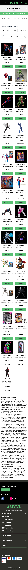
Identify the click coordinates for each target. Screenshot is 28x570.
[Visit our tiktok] (15, 498)
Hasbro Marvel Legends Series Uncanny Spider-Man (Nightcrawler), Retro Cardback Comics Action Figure (21, 246)
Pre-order (21, 92)
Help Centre (7, 525)
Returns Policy (8, 519)
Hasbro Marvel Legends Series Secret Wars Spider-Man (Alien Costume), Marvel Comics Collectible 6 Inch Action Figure (7, 58)
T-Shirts (14, 30)
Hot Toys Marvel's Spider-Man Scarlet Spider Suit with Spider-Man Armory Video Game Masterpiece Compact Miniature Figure (20, 356)
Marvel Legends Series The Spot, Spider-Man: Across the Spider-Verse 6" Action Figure (20, 327)
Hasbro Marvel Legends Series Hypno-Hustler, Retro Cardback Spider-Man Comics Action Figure (21, 220)
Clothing (8, 30)
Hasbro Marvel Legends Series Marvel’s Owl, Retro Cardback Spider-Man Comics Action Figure (20, 110)
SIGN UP (6, 490)
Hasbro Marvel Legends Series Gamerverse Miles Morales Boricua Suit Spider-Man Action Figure (7, 220)
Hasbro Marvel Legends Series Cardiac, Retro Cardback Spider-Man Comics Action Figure (7, 246)
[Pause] (26, 8)
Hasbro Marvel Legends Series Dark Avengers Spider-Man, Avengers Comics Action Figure (21, 301)
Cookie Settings (8, 531)
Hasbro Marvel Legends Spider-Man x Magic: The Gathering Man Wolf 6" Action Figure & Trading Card (7, 272)
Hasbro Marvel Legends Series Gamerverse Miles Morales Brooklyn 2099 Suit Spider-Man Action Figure (7, 136)
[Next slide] (25, 30)
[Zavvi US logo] (14, 3)
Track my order (8, 528)
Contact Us (7, 516)
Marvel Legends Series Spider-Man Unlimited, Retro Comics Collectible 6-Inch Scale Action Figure (21, 165)
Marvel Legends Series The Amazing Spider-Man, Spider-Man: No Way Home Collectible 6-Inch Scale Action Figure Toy (7, 110)
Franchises (9, 18)
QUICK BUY (7, 66)
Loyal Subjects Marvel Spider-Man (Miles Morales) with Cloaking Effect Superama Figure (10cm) (20, 58)
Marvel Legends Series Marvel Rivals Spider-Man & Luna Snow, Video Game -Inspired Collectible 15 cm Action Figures (7, 191)
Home (3, 18)
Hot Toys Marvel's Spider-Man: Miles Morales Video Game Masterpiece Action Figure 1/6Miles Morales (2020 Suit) (7, 382)
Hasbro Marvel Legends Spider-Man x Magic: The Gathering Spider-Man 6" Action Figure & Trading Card (7, 84)
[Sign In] (22, 3)
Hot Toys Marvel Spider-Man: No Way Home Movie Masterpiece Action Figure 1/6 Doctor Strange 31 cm (20, 272)
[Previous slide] (3, 30)
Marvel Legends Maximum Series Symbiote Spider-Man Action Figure (7, 327)
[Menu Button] (2, 3)
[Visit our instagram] (11, 498)
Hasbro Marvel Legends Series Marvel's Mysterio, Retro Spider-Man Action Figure (7, 356)
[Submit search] (6, 3)
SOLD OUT (7, 364)
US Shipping (7, 522)
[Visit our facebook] (2, 498)
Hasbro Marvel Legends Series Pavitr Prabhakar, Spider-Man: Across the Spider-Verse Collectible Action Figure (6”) (20, 191)
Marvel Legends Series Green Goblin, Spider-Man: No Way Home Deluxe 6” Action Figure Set (21, 84)
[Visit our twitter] (6, 498)
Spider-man (16, 18)
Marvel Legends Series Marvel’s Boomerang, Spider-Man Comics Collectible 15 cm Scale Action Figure (7, 165)
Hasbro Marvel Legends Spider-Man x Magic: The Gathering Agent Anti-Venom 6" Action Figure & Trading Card (7, 301)
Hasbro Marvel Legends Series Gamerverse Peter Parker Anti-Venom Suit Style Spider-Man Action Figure (21, 136)
